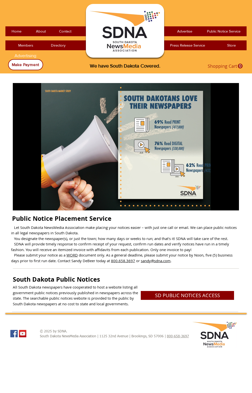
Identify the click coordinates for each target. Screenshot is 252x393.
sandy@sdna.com (156, 260)
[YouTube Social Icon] (22, 333)
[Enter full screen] (232, 204)
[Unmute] (27, 204)
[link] (225, 66)
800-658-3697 (178, 336)
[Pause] (19, 204)
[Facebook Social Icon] (14, 333)
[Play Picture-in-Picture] (224, 204)
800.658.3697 (123, 260)
